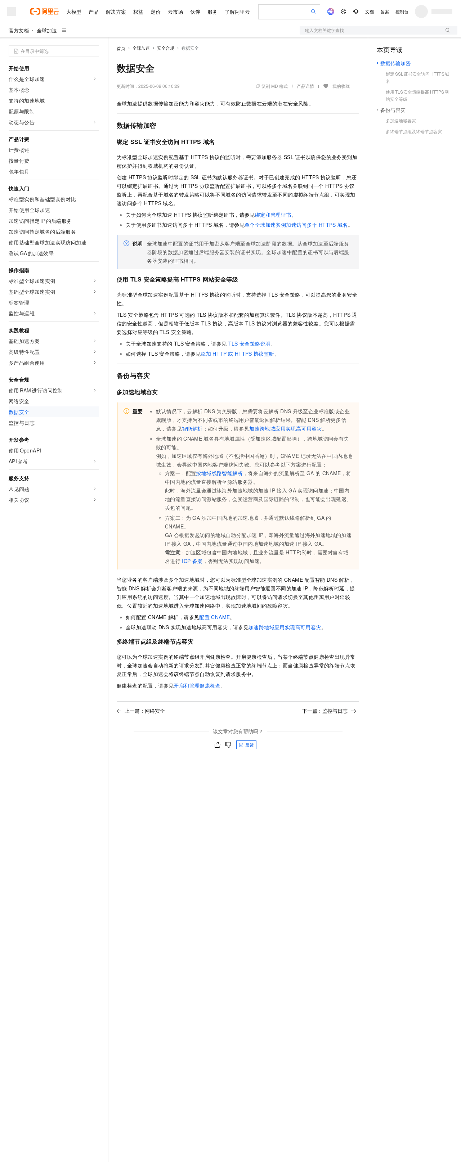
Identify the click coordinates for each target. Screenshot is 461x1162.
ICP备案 (192, 560)
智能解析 (192, 428)
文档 (369, 11)
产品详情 (305, 86)
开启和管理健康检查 (197, 685)
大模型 (73, 11)
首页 (121, 48)
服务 (212, 11)
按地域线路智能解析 (219, 473)
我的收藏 (341, 86)
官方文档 (19, 30)
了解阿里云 (237, 11)
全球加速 (47, 30)
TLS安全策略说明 (249, 343)
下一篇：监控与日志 (325, 710)
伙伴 (195, 11)
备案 (384, 11)
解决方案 (116, 11)
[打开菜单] (11, 11)
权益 (138, 11)
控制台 (401, 11)
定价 (156, 11)
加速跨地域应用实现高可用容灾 (285, 428)
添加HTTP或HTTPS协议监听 (237, 353)
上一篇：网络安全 (145, 710)
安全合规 (165, 48)
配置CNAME (214, 617)
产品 (94, 11)
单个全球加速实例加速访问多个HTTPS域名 (296, 224)
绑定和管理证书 (273, 214)
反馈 (249, 745)
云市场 (175, 11)
